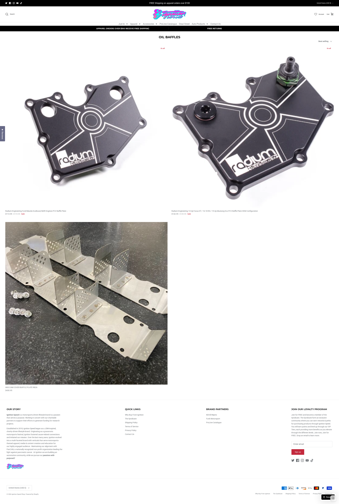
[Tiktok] (21, 3)
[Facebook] (10, 3)
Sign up (298, 452)
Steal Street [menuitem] (184, 24)
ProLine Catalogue (213, 422)
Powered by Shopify (32, 494)
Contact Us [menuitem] (215, 24)
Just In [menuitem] (121, 24)
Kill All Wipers (211, 415)
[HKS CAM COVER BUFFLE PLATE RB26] (86, 303)
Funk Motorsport (213, 419)
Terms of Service (131, 426)
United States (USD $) (324, 3)
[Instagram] (14, 3)
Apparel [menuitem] (133, 24)
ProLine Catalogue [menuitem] (168, 24)
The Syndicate (131, 419)
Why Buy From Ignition (134, 415)
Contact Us (129, 434)
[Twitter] (6, 3)
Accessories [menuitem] (148, 24)
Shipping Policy (131, 422)
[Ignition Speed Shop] (169, 14)
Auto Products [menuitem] (198, 24)
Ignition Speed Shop (18, 494)
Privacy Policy (130, 430)
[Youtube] (17, 3)
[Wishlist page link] (315, 14)
